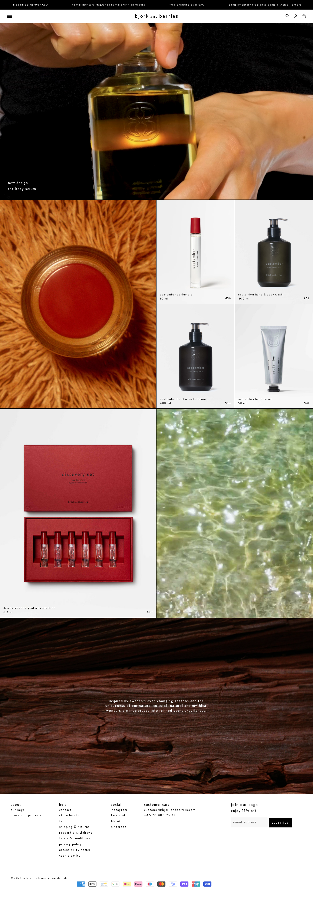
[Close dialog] (236, 395)
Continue (114, 471)
